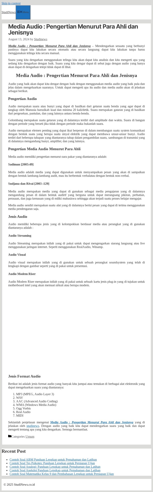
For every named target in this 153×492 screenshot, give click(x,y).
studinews (32, 426)
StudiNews (9, 12)
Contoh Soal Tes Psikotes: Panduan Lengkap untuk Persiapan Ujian (52, 463)
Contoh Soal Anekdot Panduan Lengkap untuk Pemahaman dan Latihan (55, 470)
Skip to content (11, 3)
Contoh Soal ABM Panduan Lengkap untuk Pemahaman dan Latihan (53, 459)
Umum (30, 436)
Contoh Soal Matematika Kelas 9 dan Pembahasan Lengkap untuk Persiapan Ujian (62, 474)
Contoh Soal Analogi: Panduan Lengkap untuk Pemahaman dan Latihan (55, 466)
